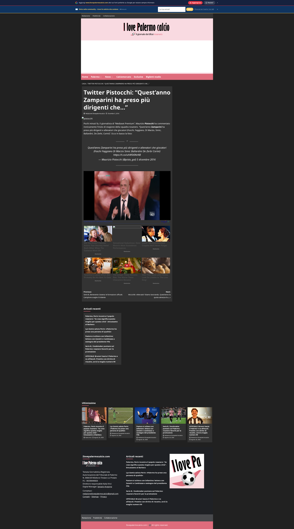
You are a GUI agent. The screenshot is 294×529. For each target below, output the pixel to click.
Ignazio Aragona (105, 486)
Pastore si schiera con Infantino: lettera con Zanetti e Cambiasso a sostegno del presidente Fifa (100, 339)
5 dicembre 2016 (146, 159)
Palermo (95, 76)
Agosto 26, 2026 (99, 437)
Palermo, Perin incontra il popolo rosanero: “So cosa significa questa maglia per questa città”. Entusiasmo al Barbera (101, 320)
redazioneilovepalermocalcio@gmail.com (100, 493)
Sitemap (95, 496)
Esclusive (138, 76)
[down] (101, 77)
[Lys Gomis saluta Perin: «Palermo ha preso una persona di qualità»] (120, 415)
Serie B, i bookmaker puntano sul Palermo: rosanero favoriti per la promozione (99, 349)
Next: (149, 294)
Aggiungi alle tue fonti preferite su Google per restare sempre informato (116, 3)
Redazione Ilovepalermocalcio (95, 114)
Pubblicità (96, 16)
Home (85, 76)
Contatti (86, 496)
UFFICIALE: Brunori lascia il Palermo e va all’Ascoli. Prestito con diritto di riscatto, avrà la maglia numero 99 (101, 359)
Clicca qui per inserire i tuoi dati (204, 9)
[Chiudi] (217, 2)
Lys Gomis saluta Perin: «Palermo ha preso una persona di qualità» (101, 330)
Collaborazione (109, 16)
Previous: (103, 294)
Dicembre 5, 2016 (113, 114)
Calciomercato (123, 76)
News (108, 76)
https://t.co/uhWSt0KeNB (127, 154)
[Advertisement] (147, 56)
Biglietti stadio (153, 76)
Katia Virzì (88, 437)
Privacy (103, 496)
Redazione (86, 16)
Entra (190, 9)
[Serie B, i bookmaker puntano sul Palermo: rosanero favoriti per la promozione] (173, 415)
